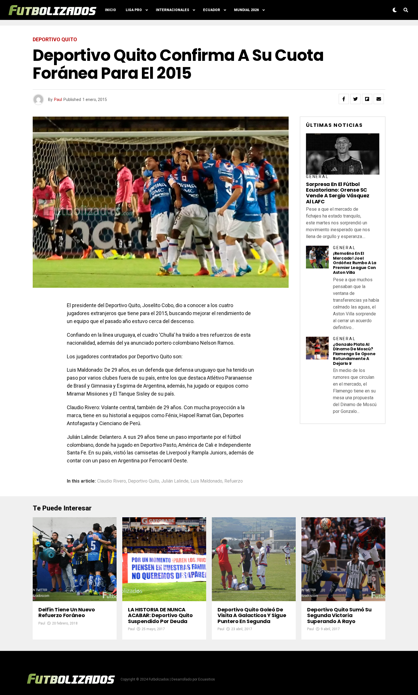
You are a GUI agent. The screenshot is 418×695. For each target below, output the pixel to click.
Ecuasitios (206, 679)
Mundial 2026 (246, 10)
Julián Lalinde (175, 481)
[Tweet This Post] (355, 99)
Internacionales (172, 10)
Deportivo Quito (143, 481)
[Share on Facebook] (344, 99)
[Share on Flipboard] (367, 99)
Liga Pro (134, 10)
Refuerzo (233, 481)
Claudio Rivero (111, 481)
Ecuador (211, 10)
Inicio (110, 10)
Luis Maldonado (206, 481)
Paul (58, 99)
